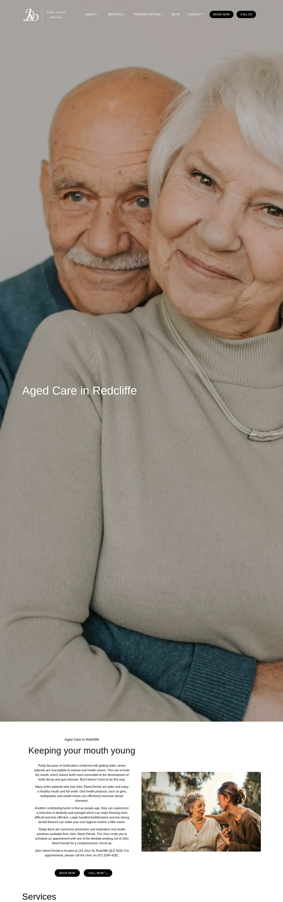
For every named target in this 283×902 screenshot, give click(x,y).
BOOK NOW (221, 14)
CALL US (246, 14)
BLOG (176, 14)
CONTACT (194, 14)
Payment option (147, 14)
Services (115, 14)
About (91, 14)
